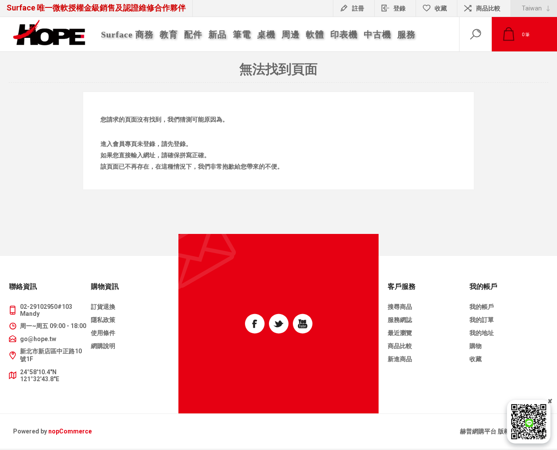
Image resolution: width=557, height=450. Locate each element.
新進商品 (400, 358)
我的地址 (482, 332)
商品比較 (488, 8)
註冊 (358, 8)
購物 (476, 345)
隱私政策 (103, 319)
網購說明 (103, 345)
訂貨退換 (103, 306)
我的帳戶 (482, 306)
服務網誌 (400, 319)
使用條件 (103, 332)
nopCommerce (70, 431)
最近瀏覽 (400, 332)
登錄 (399, 8)
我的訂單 (482, 319)
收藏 (476, 358)
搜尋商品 (400, 306)
